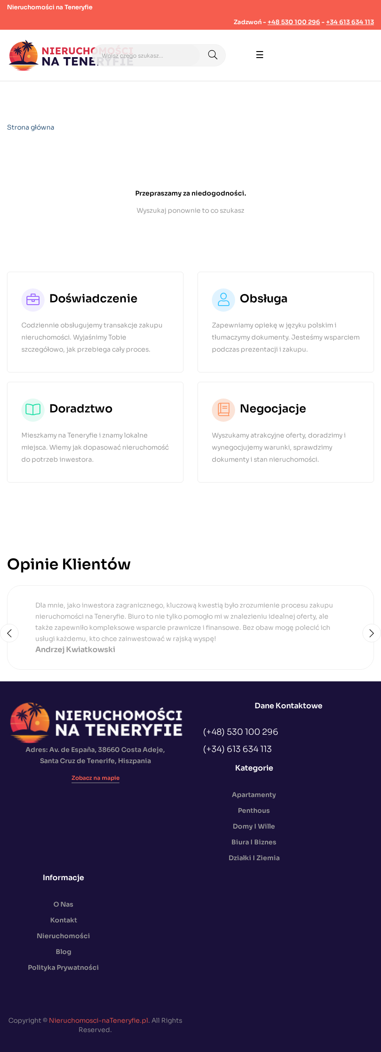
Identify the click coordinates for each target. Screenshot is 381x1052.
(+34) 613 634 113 (237, 749)
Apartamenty (254, 795)
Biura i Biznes (253, 842)
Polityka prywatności (63, 967)
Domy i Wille (254, 826)
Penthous (254, 810)
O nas (63, 904)
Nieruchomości (63, 936)
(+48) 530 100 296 (240, 732)
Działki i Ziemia (254, 858)
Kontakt (63, 920)
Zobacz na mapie (95, 777)
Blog (64, 951)
